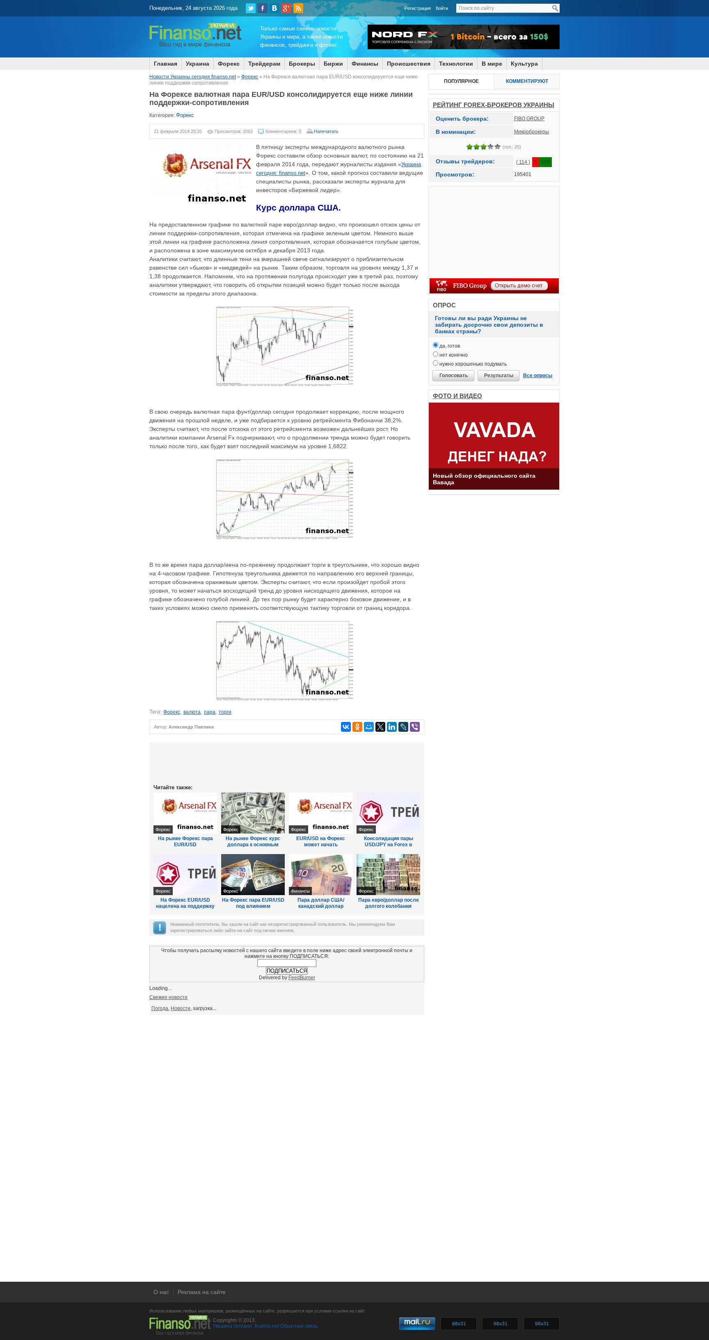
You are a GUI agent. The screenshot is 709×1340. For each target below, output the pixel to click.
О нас (161, 1292)
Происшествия (408, 63)
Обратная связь (299, 1326)
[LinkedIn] (392, 727)
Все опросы (537, 375)
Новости (180, 1008)
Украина (197, 63)
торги (225, 712)
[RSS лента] (298, 8)
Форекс (229, 63)
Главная (165, 63)
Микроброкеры (531, 132)
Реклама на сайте (202, 1292)
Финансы (365, 63)
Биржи (333, 63)
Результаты (498, 375)
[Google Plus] (286, 8)
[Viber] (415, 727)
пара (209, 712)
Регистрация (418, 8)
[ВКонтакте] (274, 8)
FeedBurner (301, 977)
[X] (380, 727)
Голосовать (453, 375)
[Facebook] (263, 8)
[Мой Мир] (369, 727)
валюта (192, 712)
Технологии (456, 63)
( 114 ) (523, 162)
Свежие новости (168, 997)
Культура (524, 63)
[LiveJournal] (403, 727)
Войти (442, 8)
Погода (159, 1008)
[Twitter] (251, 8)
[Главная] (195, 46)
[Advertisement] (286, 762)
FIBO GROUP (529, 118)
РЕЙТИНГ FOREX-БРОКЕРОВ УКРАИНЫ (493, 104)
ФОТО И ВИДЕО (457, 395)
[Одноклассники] (357, 727)
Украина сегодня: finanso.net (246, 1326)
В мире (492, 63)
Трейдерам (264, 63)
